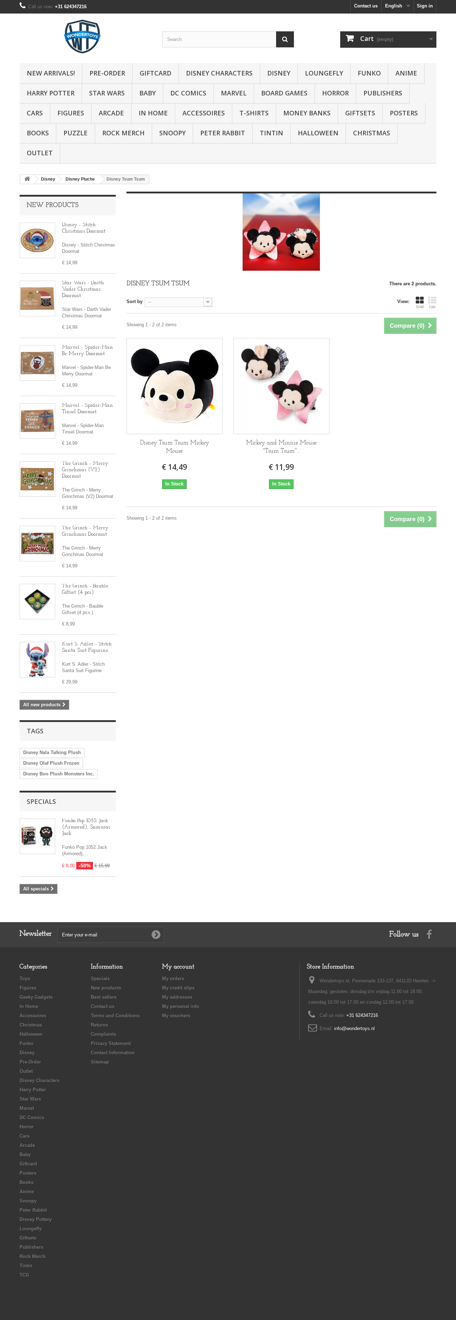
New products (52, 205)
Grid (420, 307)
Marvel (234, 93)
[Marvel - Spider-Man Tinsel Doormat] (37, 421)
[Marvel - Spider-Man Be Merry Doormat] (37, 363)
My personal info (180, 1006)
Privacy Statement (111, 1043)
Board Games (284, 93)
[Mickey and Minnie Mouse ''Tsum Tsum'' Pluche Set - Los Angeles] (281, 386)
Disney (278, 73)
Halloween (318, 133)
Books (38, 133)
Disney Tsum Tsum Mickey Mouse (174, 447)
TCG (24, 1275)
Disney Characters (219, 73)
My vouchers (176, 1015)
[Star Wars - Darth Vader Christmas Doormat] (37, 298)
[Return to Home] (27, 179)
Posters (404, 113)
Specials (41, 801)
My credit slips (178, 988)
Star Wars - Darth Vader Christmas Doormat (83, 289)
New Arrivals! (51, 73)
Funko (369, 73)
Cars (35, 113)
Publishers (382, 93)
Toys (25, 978)
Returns (99, 1025)
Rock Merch (123, 133)
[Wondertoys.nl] (85, 36)
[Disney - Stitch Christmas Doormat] (37, 240)
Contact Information (113, 1052)
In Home (153, 113)
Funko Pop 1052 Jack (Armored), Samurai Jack (86, 827)
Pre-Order (107, 73)
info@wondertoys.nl (354, 1028)
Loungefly (324, 73)
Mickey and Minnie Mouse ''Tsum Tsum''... (281, 447)
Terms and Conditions (115, 1015)
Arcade (111, 113)
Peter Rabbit (222, 133)
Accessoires (203, 113)
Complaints (103, 1034)
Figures (70, 113)
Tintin (271, 133)
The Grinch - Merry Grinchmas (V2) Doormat (85, 470)
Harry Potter (50, 93)
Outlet (40, 153)
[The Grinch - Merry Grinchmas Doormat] (37, 543)
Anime (406, 73)
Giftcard (155, 73)
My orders (173, 978)
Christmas (371, 133)
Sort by (134, 301)
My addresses (177, 997)
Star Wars (107, 93)
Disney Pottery (36, 1219)
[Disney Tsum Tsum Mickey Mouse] (174, 386)
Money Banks (307, 113)
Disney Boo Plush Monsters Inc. (58, 773)
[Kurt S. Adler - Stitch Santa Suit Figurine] (37, 659)
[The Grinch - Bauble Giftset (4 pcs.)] (37, 601)
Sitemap (100, 1062)
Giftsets (360, 113)
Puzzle (75, 133)
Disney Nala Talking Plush (52, 752)
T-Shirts (254, 113)
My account (178, 967)
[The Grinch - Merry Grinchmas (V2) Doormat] (37, 479)
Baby (147, 93)
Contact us (366, 6)
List (432, 307)
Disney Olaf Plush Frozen (51, 763)
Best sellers (103, 997)
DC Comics (188, 93)
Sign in (425, 6)
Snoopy (172, 133)
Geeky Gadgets (36, 997)
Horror (335, 93)
